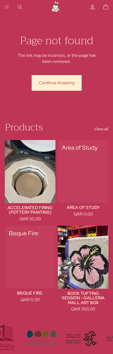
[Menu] (7, 7)
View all (101, 129)
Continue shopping (56, 82)
